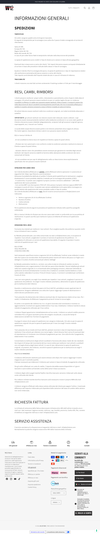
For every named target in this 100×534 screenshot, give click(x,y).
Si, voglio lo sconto (83, 513)
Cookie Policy (32, 487)
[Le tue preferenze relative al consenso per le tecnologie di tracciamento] (96, 530)
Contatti (87, 446)
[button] (85, 8)
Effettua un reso (31, 446)
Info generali (13, 446)
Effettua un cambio (34, 474)
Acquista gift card (33, 481)
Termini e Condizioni (50, 446)
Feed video (31, 457)
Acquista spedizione (34, 484)
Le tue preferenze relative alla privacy (56, 532)
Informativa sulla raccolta (38, 532)
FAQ (68, 446)
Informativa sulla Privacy (36, 460)
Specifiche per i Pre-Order (36, 471)
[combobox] (77, 484)
